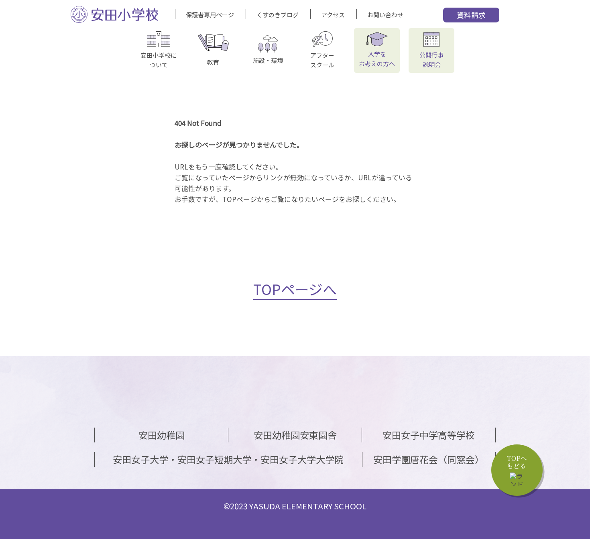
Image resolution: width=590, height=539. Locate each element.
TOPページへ (295, 289)
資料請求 (471, 15)
